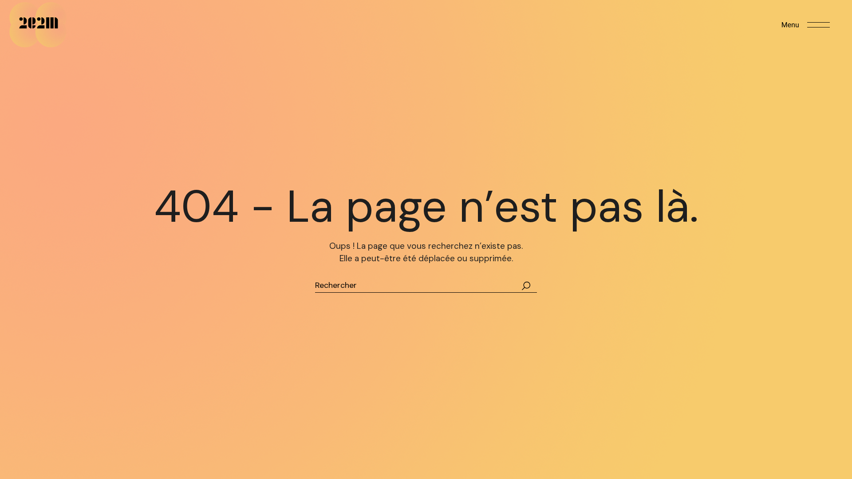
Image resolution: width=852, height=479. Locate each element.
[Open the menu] (806, 24)
